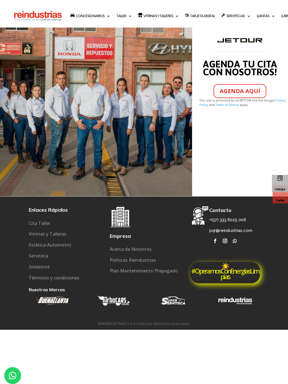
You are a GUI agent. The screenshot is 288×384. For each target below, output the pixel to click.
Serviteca (38, 256)
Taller (280, 200)
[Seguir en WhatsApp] (234, 240)
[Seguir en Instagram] (225, 240)
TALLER (121, 16)
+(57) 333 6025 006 (227, 219)
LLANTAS (263, 16)
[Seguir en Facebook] (215, 240)
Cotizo (280, 189)
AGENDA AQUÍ (240, 91)
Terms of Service (227, 105)
